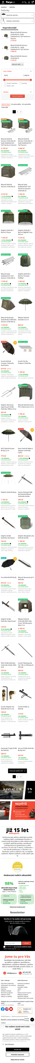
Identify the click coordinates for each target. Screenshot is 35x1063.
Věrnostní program (7, 993)
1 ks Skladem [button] (22, 416)
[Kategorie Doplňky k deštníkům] (17, 21)
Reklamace (4, 987)
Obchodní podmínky (7, 983)
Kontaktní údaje (22, 987)
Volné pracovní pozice (24, 993)
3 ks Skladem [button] (5, 371)
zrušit (18, 949)
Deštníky (12, 7)
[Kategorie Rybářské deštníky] (17, 15)
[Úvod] (11, 2)
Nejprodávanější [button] (10, 28)
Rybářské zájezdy (23, 996)
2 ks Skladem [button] (5, 327)
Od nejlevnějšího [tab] (16, 104)
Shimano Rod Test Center (25, 998)
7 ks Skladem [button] (22, 283)
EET (19, 991)
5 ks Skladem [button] (22, 151)
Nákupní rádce (5, 994)
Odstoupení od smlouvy (8, 985)
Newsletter (21, 985)
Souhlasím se (9, 946)
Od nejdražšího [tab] (26, 104)
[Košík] (32, 2)
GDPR (19, 989)
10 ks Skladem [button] (5, 629)
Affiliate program (23, 994)
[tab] (17, 71)
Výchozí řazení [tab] (5, 104)
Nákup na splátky (6, 996)
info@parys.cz (12, 973)
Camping (4, 7)
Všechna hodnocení (17, 907)
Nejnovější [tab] (4, 107)
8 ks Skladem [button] (5, 151)
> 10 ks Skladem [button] (6, 196)
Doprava (3, 989)
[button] (29, 2)
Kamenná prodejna (24, 983)
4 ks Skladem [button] (22, 240)
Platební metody (6, 991)
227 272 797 (26, 972)
